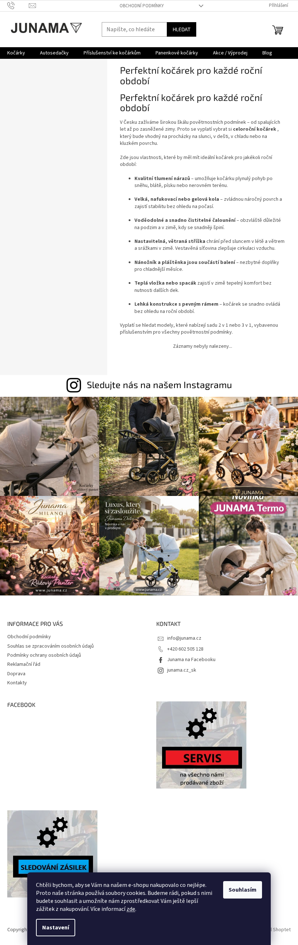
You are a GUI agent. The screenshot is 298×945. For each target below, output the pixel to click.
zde (130, 909)
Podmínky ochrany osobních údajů (44, 655)
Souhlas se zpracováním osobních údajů (50, 646)
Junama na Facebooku (191, 659)
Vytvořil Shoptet (273, 929)
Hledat (181, 29)
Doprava (16, 673)
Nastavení (55, 928)
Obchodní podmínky (142, 6)
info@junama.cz (184, 638)
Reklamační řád (23, 664)
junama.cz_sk (181, 670)
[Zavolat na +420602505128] (18, 5)
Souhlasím (243, 890)
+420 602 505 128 (185, 649)
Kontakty (17, 683)
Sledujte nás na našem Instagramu (159, 384)
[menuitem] (16, 53)
